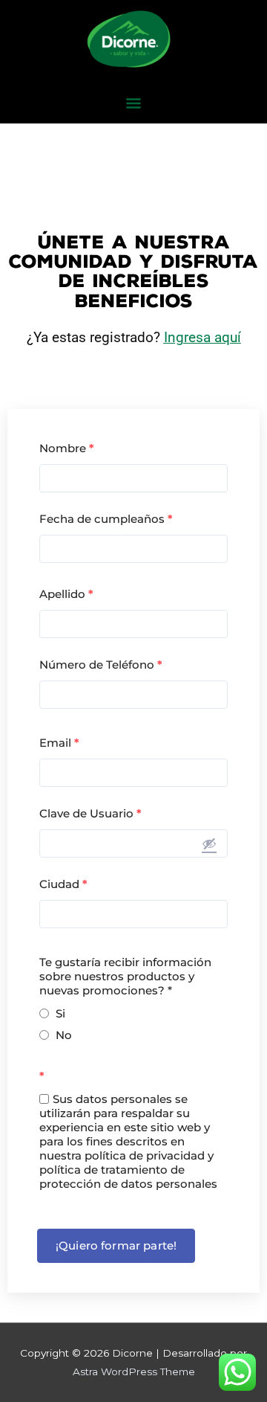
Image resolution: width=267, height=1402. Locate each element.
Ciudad (63, 884)
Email (59, 743)
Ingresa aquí (202, 337)
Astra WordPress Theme (134, 1371)
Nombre (66, 448)
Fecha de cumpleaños (106, 519)
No (64, 1035)
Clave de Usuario (90, 813)
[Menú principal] (133, 104)
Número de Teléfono (100, 664)
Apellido (66, 594)
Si (60, 1013)
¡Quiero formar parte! (116, 1245)
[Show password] (209, 843)
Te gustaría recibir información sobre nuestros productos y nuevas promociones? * (125, 976)
